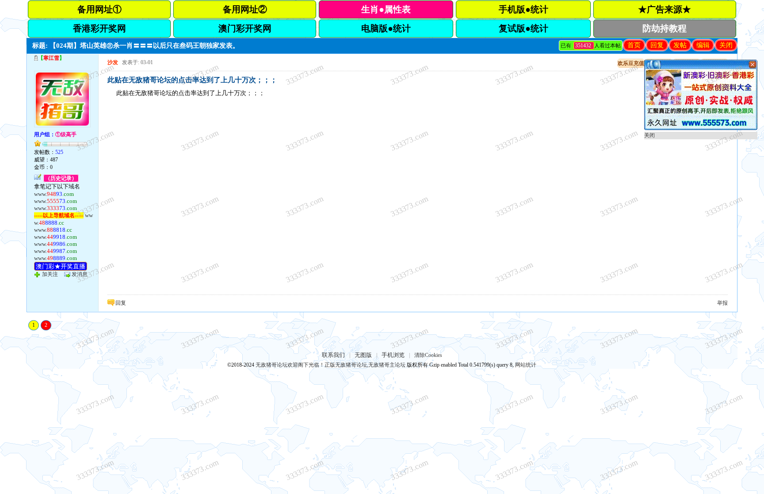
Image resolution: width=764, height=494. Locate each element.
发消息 (80, 274)
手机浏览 (393, 355)
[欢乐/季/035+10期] (700, 128)
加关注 (50, 274)
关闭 (726, 45)
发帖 (680, 45)
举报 (722, 303)
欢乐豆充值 (631, 63)
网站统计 (525, 365)
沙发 (112, 62)
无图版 (363, 355)
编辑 (703, 45)
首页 (634, 45)
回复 (657, 45)
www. (54, 194)
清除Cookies (428, 355)
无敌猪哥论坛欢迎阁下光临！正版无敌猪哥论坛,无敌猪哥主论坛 (330, 365)
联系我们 (333, 355)
